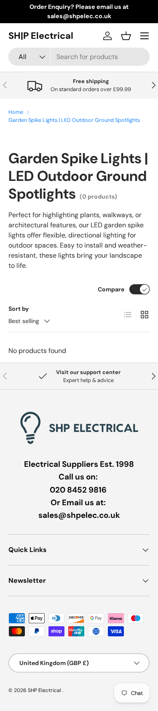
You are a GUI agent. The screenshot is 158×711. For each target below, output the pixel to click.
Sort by (18, 308)
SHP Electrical (45, 690)
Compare (111, 289)
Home (15, 112)
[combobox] (79, 57)
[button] (126, 36)
